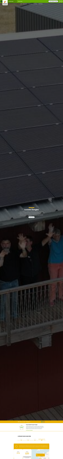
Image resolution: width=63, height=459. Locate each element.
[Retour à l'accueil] (5, 1)
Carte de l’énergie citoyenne (53, 1)
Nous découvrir (11, 1)
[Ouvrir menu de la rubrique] (15, 1)
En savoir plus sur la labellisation (29, 430)
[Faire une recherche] (59, 1)
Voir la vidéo (32, 217)
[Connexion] (61, 1)
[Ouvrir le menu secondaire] (1, 1)
